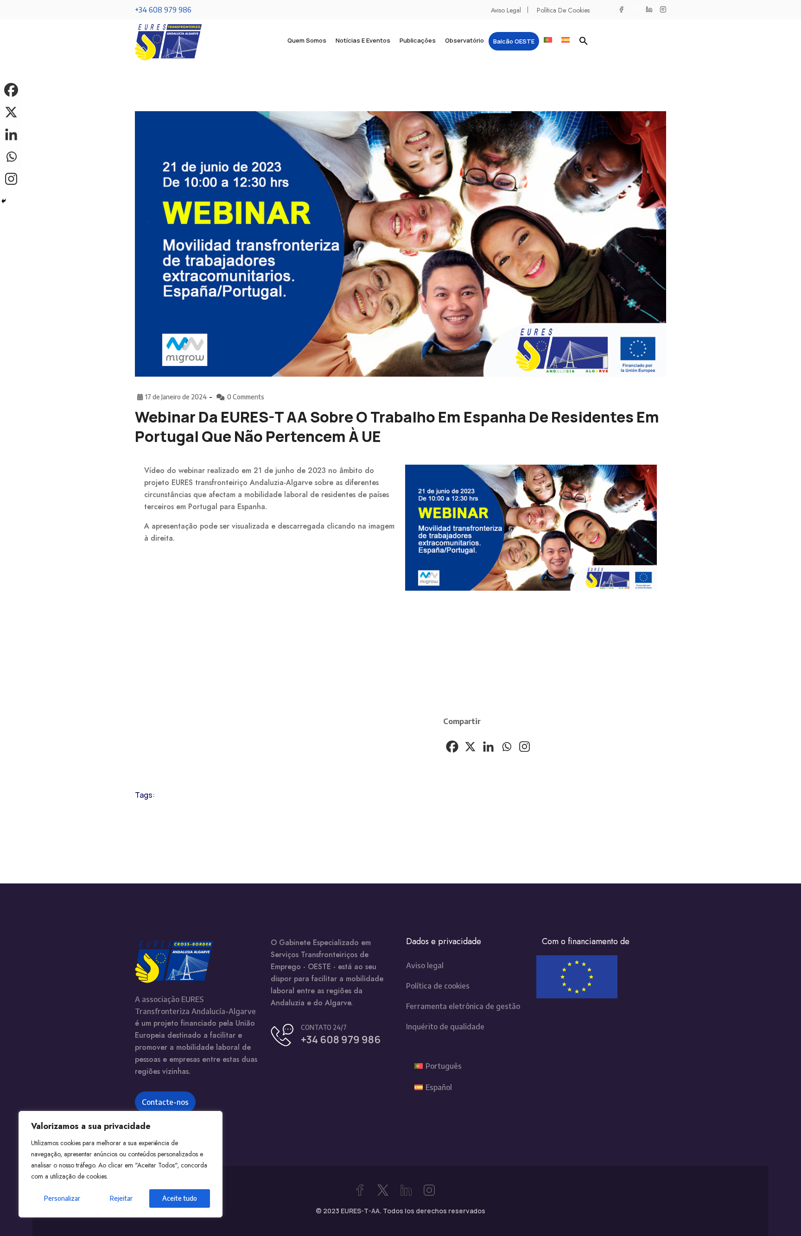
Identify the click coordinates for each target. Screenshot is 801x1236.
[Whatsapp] (506, 746)
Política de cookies (563, 10)
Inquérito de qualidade (445, 1026)
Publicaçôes (418, 40)
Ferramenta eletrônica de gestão (463, 1006)
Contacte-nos (165, 1102)
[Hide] (3, 201)
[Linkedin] (488, 746)
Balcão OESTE (513, 41)
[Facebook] (452, 746)
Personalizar (62, 1198)
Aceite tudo (179, 1198)
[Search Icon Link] (583, 40)
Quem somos (306, 40)
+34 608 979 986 (163, 9)
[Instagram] (524, 746)
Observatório (464, 40)
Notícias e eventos (363, 40)
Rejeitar (121, 1198)
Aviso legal (506, 10)
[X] (470, 746)
